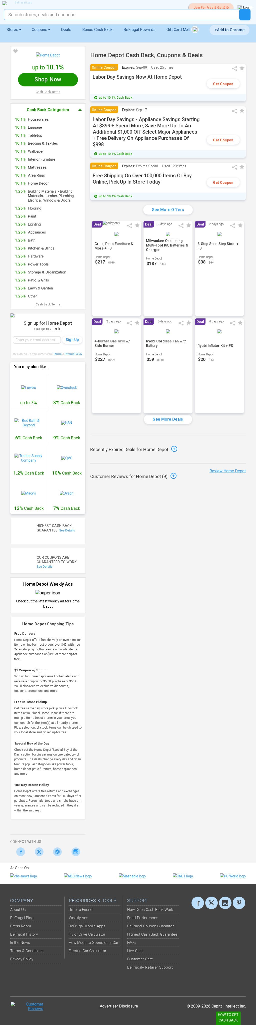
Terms (57, 354)
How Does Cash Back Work (150, 909)
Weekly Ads (78, 918)
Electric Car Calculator (87, 951)
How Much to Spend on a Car (93, 942)
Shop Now (47, 79)
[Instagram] (74, 851)
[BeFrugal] (21, 3)
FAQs (131, 942)
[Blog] (56, 851)
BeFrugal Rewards (140, 29)
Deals (66, 29)
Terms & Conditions (27, 951)
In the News (20, 942)
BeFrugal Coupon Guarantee (151, 926)
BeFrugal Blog (22, 918)
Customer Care (140, 959)
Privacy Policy (73, 354)
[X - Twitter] (38, 851)
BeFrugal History (24, 934)
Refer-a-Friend (80, 909)
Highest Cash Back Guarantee (152, 934)
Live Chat (135, 951)
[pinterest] (239, 903)
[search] (244, 14)
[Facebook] (19, 851)
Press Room (20, 926)
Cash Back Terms (48, 92)
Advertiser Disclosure (119, 1006)
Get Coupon (223, 84)
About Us (18, 909)
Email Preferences (142, 918)
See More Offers (168, 209)
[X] (211, 903)
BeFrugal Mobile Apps (87, 926)
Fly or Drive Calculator (87, 934)
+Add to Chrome (229, 29)
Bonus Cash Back (97, 29)
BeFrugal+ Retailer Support (150, 967)
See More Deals (168, 419)
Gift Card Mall (178, 29)
